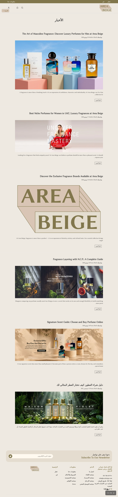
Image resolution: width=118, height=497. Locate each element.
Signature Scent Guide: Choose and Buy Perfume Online (75, 322)
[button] (5, 10)
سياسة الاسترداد (89, 478)
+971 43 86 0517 (107, 475)
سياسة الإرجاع (89, 481)
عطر (56, 471)
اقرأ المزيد (98, 100)
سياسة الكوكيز (71, 481)
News (74, 484)
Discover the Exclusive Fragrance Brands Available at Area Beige (71, 176)
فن (57, 475)
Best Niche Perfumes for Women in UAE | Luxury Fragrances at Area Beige (66, 113)
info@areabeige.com (105, 478)
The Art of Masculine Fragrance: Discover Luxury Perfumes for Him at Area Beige (62, 33)
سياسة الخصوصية (70, 478)
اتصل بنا (91, 471)
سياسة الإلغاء (90, 475)
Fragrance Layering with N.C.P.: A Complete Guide (78, 259)
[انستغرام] (111, 489)
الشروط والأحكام (70, 475)
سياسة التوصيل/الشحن (87, 484)
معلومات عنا (72, 471)
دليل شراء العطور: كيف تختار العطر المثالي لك (80, 385)
